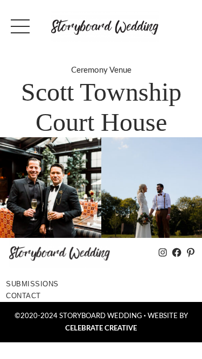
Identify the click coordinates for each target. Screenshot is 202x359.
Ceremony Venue (101, 70)
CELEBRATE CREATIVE (101, 328)
